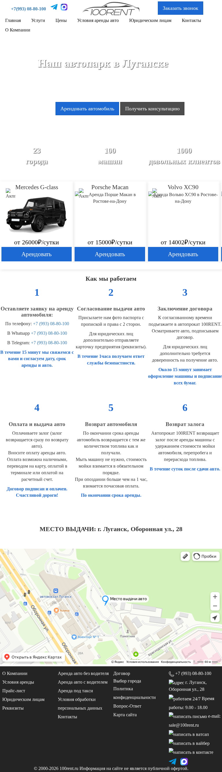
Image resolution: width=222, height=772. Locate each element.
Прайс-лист (13, 690)
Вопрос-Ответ (127, 706)
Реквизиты (13, 708)
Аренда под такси (75, 690)
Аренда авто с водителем (83, 682)
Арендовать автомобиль (87, 108)
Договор (121, 673)
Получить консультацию (152, 108)
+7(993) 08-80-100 (28, 8)
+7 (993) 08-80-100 (51, 323)
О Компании (17, 29)
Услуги (38, 20)
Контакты (191, 20)
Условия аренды (18, 682)
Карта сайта (125, 714)
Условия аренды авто (98, 20)
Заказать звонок (180, 8)
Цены (61, 20)
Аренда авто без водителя (83, 673)
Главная (13, 20)
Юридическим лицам (150, 20)
